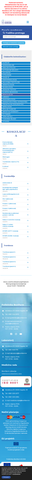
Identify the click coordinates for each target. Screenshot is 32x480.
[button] (27, 22)
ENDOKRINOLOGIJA (9, 80)
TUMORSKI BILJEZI (9, 119)
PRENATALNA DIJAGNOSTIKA (13, 104)
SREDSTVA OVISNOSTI (10, 111)
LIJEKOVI (5, 97)
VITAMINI (5, 121)
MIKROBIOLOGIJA (8, 99)
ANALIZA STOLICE (8, 67)
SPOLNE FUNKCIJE (9, 109)
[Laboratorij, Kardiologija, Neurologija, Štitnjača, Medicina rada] (7, 22)
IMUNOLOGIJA (7, 87)
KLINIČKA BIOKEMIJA (10, 92)
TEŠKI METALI (7, 116)
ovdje (22, 450)
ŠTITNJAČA (6, 114)
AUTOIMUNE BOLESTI (10, 70)
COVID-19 (5, 77)
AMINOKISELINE (8, 65)
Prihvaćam (6, 477)
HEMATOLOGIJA (8, 85)
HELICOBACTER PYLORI (11, 82)
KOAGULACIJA (7, 94)
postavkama (16, 474)
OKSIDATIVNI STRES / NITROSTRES (14, 102)
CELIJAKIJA (6, 72)
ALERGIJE (5, 63)
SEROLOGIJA (7, 107)
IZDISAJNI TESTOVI (9, 89)
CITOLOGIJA (6, 75)
